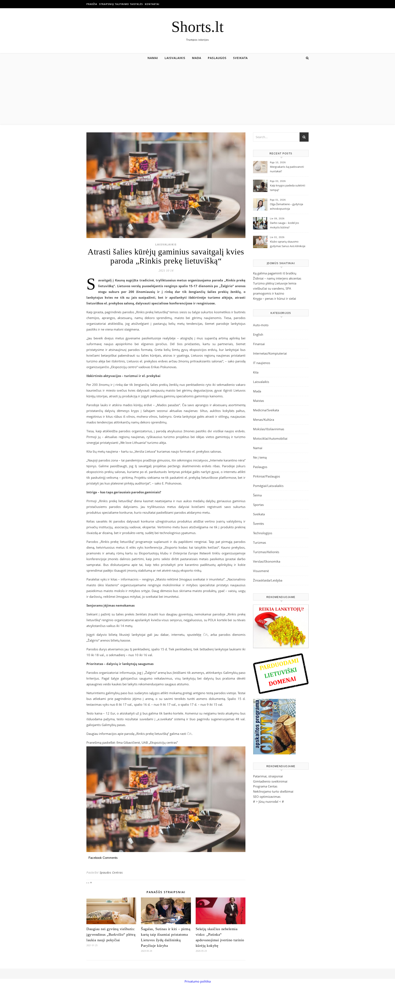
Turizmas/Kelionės (266, 552)
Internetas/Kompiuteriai (270, 353)
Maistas (258, 401)
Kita (255, 372)
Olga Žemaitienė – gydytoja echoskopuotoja (286, 206)
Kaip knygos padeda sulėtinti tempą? (287, 188)
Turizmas (259, 542)
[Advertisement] (197, 93)
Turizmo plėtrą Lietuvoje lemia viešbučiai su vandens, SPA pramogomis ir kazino (274, 288)
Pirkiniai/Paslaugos (266, 476)
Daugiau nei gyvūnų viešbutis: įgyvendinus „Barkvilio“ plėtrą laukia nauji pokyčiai (110, 934)
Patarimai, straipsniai (268, 776)
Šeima (257, 495)
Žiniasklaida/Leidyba (267, 580)
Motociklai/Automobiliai (270, 438)
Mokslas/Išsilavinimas (268, 429)
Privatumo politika (198, 981)
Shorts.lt (197, 26)
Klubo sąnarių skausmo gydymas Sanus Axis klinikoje (287, 244)
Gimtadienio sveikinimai (270, 781)
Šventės (258, 523)
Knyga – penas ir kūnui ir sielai (274, 298)
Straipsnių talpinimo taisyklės (121, 4)
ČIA (205, 634)
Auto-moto (260, 325)
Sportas (258, 505)
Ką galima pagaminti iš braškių (274, 273)
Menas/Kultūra (263, 419)
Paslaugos (217, 58)
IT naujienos (261, 363)
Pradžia (91, 4)
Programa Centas (265, 786)
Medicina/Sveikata (266, 410)
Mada (196, 58)
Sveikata (240, 58)
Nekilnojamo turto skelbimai (273, 791)
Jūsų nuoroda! (268, 801)
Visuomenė (261, 571)
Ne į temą (260, 457)
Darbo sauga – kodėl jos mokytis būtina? (284, 225)
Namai (153, 58)
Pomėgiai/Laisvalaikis (268, 486)
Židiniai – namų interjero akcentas (277, 278)
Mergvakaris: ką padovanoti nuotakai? (287, 169)
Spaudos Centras (111, 872)
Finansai (259, 344)
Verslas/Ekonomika (266, 561)
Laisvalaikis (175, 58)
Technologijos (262, 533)
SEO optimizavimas (266, 796)
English (258, 334)
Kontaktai (152, 4)
